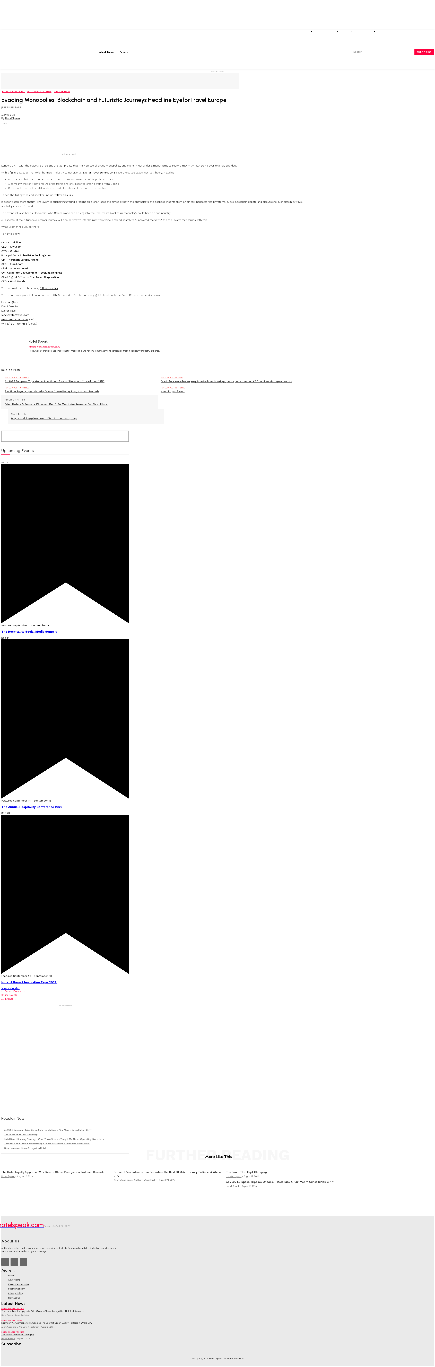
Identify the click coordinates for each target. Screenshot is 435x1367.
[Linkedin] (421, 32)
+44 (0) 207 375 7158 (14, 323)
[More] (108, 141)
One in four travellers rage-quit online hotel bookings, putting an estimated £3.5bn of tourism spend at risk (226, 381)
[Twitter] (426, 32)
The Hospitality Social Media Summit (29, 631)
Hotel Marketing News (39, 92)
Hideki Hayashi (233, 1176)
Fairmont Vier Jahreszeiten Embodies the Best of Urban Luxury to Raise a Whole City (46, 1323)
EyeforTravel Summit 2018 (99, 172)
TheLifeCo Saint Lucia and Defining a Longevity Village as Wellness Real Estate (47, 1143)
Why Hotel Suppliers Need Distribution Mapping (44, 418)
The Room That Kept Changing (21, 1134)
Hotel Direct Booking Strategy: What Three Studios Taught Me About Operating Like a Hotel (54, 1139)
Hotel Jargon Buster (173, 391)
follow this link (64, 195)
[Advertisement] (120, 80)
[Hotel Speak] (12, 349)
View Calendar (10, 988)
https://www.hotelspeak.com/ (44, 346)
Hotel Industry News (13, 92)
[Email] (83, 141)
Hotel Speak (12, 118)
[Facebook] (431, 32)
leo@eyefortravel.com (15, 315)
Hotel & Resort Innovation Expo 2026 (29, 982)
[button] (363, 52)
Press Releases (62, 92)
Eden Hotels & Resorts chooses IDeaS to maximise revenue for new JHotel (56, 404)
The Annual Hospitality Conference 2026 (32, 807)
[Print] (95, 141)
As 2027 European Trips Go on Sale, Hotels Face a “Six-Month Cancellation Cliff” (55, 381)
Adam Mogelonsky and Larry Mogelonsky (135, 1180)
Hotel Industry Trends (17, 378)
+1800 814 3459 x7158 (14, 319)
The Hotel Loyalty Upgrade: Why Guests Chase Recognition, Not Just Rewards (52, 391)
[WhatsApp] (70, 141)
